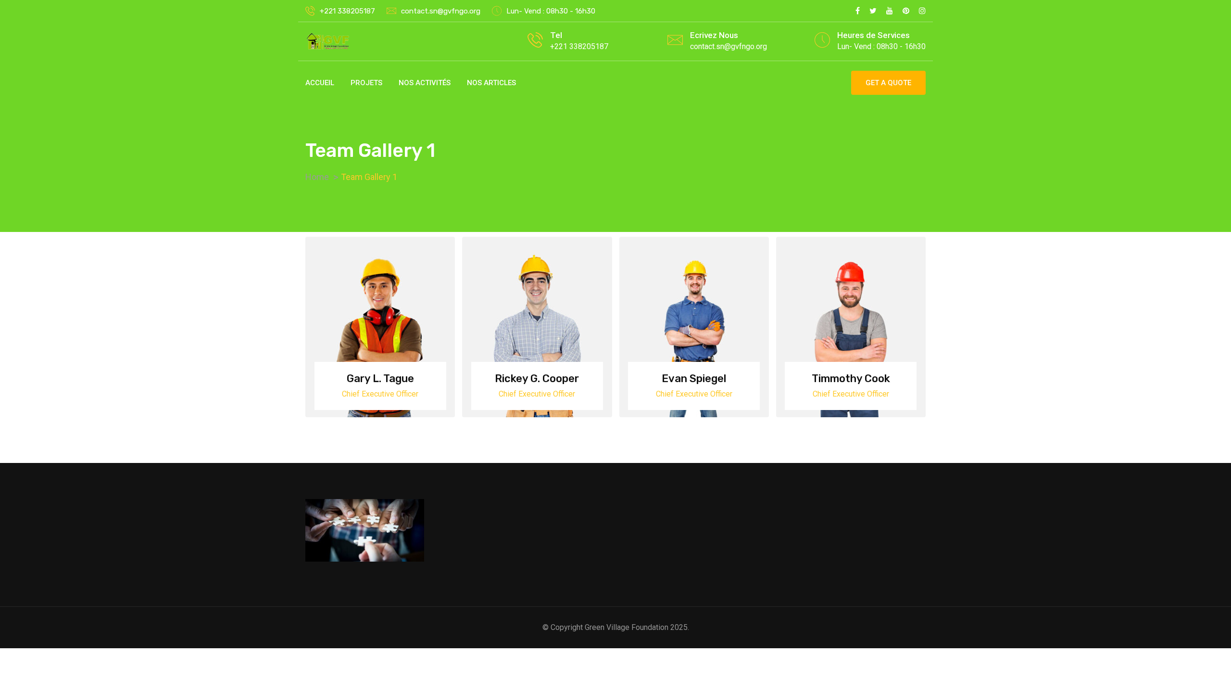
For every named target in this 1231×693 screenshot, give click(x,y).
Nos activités (425, 82)
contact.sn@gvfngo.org (440, 11)
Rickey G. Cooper (537, 378)
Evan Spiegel (694, 378)
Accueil (319, 82)
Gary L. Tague (380, 378)
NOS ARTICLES (491, 82)
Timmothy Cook (851, 378)
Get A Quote (888, 82)
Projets (366, 82)
